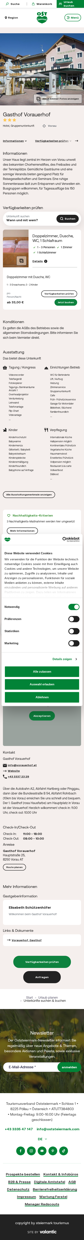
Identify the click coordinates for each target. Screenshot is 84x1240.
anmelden (69, 1067)
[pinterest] (52, 1151)
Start (29, 997)
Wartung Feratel (53, 1197)
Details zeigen (62, 659)
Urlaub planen (48, 997)
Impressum (26, 1197)
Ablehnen (42, 697)
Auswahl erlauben (42, 684)
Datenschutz (18, 1189)
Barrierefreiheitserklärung (55, 1189)
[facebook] (20, 1151)
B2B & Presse (19, 1182)
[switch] (74, 619)
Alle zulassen (42, 671)
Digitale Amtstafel (49, 1182)
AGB (72, 1182)
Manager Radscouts (42, 1204)
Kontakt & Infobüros (60, 1174)
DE (40, 1139)
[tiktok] (63, 1151)
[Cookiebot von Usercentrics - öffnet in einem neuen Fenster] (62, 539)
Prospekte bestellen (23, 1174)
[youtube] (42, 1151)
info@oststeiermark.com (58, 1129)
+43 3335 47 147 (19, 1129)
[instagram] (31, 1151)
